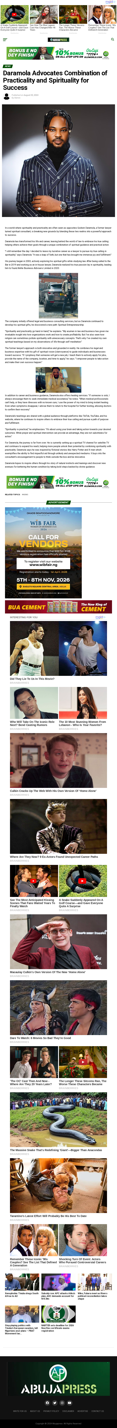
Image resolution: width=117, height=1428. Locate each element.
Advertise (82, 1411)
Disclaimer (68, 1411)
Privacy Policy (51, 1411)
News (25, 495)
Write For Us (20, 1411)
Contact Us (97, 1411)
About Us (35, 1411)
